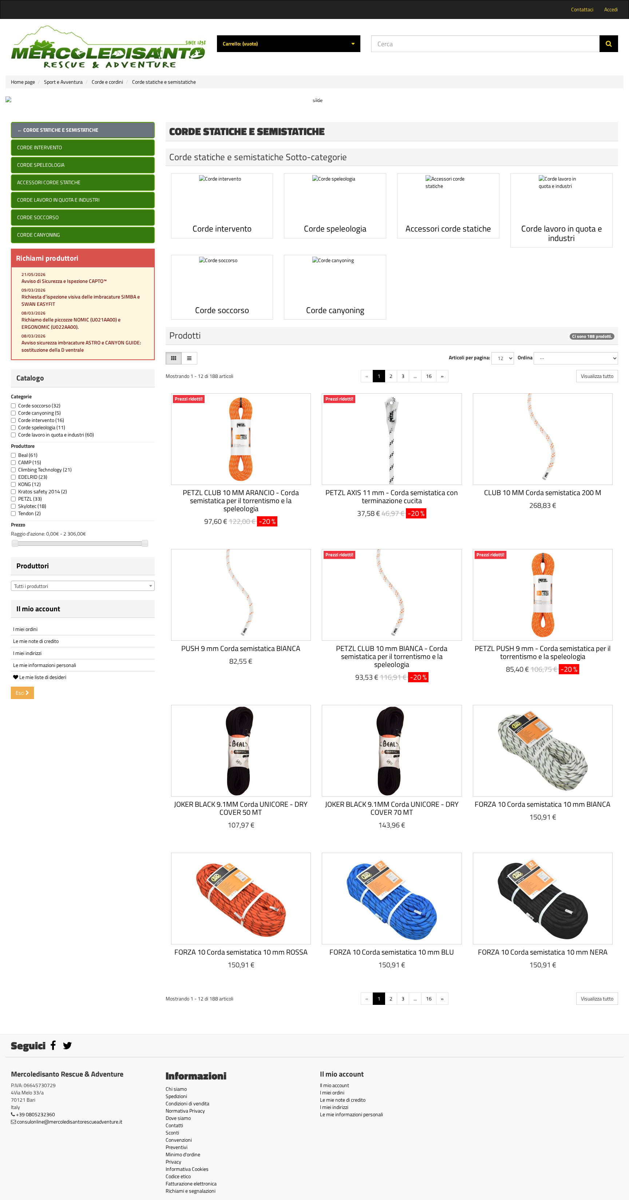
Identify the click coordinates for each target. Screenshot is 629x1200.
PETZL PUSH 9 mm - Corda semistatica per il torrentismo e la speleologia (543, 652)
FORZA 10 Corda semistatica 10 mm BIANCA (542, 804)
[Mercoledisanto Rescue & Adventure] (108, 47)
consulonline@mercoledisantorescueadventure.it (69, 1121)
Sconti (172, 1132)
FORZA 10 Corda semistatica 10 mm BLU (391, 952)
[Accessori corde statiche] (448, 198)
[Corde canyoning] (335, 279)
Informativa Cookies (187, 1169)
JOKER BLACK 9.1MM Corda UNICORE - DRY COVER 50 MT (241, 808)
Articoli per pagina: (469, 357)
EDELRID (32, 477)
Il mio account (38, 608)
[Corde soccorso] (222, 279)
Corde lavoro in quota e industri (58, 200)
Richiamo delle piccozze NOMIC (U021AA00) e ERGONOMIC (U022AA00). (70, 323)
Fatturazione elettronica (191, 1183)
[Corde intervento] (222, 198)
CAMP (29, 462)
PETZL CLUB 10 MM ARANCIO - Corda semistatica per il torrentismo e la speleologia (241, 500)
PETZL (30, 498)
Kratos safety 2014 (42, 491)
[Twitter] (67, 1047)
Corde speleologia (40, 165)
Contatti (174, 1125)
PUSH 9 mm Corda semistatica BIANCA (240, 648)
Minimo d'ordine (183, 1154)
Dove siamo (178, 1118)
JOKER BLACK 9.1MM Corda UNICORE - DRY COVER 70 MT (392, 808)
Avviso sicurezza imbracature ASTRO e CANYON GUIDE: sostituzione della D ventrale (81, 346)
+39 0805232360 (35, 1114)
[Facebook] (54, 1047)
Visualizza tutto (597, 376)
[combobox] (83, 586)
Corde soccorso (38, 217)
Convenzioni (179, 1140)
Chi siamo (176, 1089)
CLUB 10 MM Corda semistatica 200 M (542, 492)
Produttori (32, 565)
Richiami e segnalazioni (190, 1191)
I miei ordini (25, 629)
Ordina (525, 357)
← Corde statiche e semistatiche (57, 130)
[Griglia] (174, 358)
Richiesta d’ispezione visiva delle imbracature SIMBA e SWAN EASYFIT (80, 300)
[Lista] (189, 358)
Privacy (173, 1161)
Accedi (611, 9)
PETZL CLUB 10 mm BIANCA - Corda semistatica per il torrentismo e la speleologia (391, 656)
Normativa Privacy (185, 1110)
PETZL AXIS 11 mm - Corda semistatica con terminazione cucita (391, 496)
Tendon (29, 513)
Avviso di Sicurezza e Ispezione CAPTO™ (64, 281)
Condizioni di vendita (187, 1103)
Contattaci (582, 9)
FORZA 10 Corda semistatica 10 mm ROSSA (241, 952)
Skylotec (32, 506)
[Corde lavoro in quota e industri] (561, 198)
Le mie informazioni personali (44, 665)
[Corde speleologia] (335, 198)
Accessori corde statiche (48, 182)
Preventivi (176, 1147)
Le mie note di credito (36, 641)
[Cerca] (609, 43)
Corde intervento (39, 147)
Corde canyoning (38, 234)
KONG (29, 484)
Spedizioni (176, 1096)
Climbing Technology (45, 469)
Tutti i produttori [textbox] (31, 586)
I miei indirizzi (27, 653)
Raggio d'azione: (28, 533)
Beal (27, 455)
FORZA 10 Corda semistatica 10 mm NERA (543, 952)
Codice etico (178, 1176)
